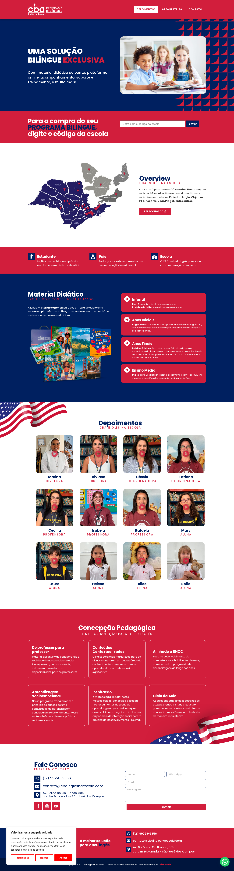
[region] (41, 846)
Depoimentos (146, 9)
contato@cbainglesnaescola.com (73, 786)
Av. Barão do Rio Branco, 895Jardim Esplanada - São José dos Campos (73, 794)
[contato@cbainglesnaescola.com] (37, 786)
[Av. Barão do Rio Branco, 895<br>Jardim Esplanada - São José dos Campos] (37, 795)
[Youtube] (56, 806)
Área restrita (172, 9)
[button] (54, 454)
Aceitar (63, 857)
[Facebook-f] (38, 806)
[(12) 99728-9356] (37, 779)
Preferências (22, 857)
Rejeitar (44, 857)
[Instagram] (47, 806)
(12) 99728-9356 (57, 778)
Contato (195, 9)
